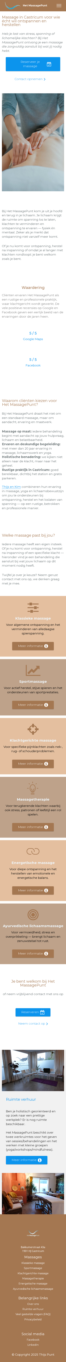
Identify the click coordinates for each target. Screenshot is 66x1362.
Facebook (33, 365)
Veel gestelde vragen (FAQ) (33, 1314)
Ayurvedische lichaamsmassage (33, 1288)
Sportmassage (33, 1268)
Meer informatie (30, 646)
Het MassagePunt (35, 5)
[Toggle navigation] (59, 5)
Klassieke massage (33, 1263)
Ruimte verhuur (33, 1309)
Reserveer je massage (30, 64)
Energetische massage (33, 1283)
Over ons (33, 1304)
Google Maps (33, 339)
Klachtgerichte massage (33, 1273)
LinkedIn (33, 1344)
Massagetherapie (33, 1278)
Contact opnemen (29, 79)
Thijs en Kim (11, 487)
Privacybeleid (33, 1319)
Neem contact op (31, 1023)
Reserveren (30, 1012)
